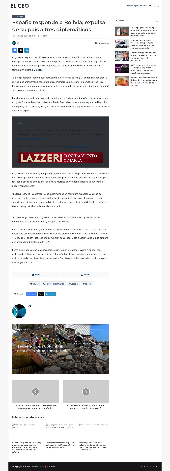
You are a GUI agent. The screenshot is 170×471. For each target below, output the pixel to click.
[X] (20, 50)
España (74, 284)
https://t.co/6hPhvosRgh (31, 138)
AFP (18, 43)
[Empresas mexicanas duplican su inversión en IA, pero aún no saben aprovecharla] (61, 432)
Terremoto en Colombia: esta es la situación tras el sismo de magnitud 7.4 (41, 347)
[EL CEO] (19, 5)
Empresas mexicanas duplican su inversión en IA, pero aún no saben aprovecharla (60, 445)
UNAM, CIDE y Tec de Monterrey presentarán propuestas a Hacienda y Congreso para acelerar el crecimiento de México (26, 447)
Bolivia (34, 284)
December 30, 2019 (78, 146)
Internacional (19, 17)
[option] (60, 349)
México (87, 284)
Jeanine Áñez (81, 98)
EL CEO (52, 467)
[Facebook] (14, 50)
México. (37, 70)
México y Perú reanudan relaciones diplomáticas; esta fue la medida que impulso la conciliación (93, 446)
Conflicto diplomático (54, 284)
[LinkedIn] (26, 50)
